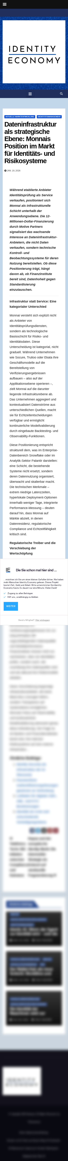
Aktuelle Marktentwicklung (19, 117)
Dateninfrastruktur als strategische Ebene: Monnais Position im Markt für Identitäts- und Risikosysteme (30, 143)
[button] (61, 93)
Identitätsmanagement (49, 117)
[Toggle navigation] (30, 94)
